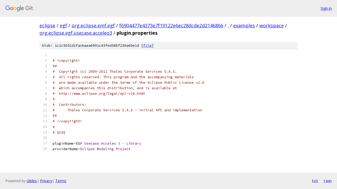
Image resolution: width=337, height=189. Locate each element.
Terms (60, 180)
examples (244, 25)
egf (63, 25)
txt (315, 180)
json (327, 180)
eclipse (47, 25)
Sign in (326, 8)
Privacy (46, 180)
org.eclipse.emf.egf (93, 25)
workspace (271, 25)
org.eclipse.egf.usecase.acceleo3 (75, 33)
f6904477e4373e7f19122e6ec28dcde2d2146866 (171, 25)
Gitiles (32, 180)
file (147, 45)
